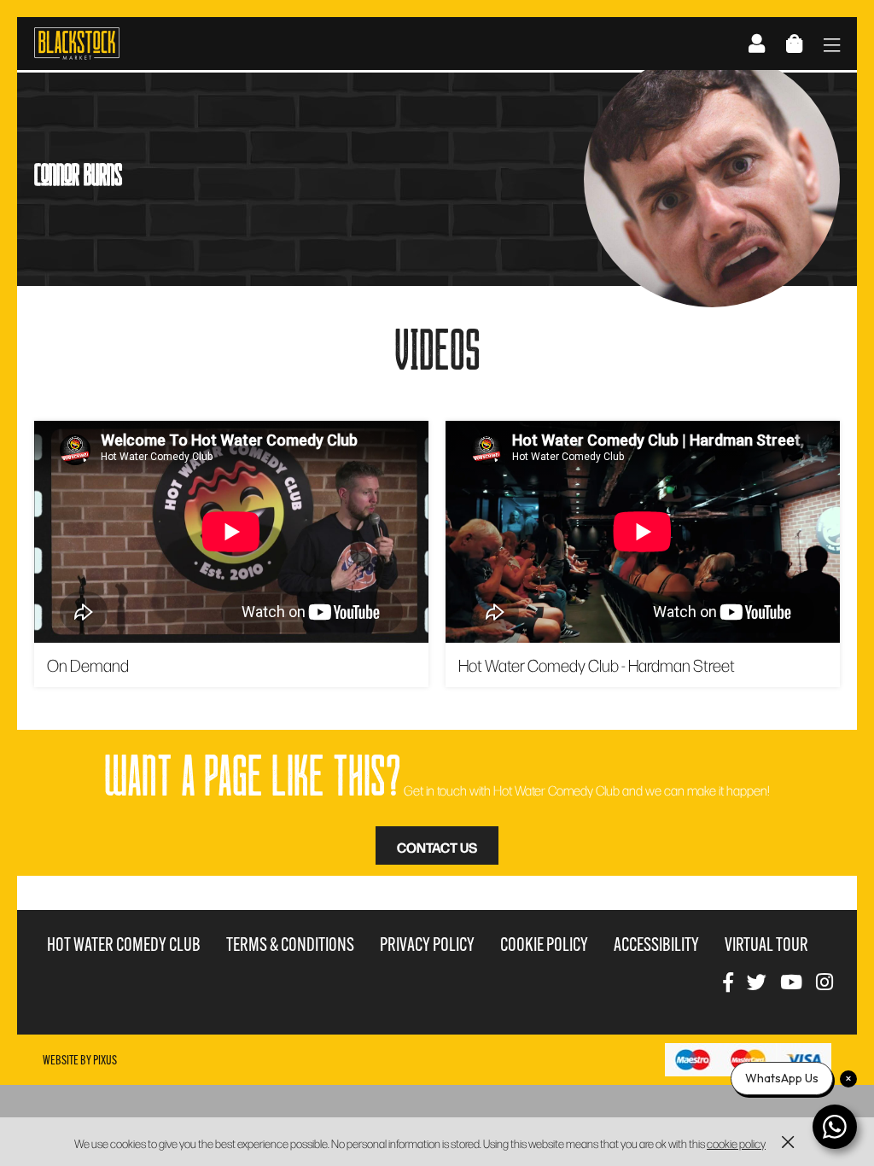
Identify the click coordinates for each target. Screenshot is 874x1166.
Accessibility (656, 944)
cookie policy (736, 1143)
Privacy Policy (427, 944)
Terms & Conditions (290, 944)
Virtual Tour (766, 944)
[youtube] (791, 981)
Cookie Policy (544, 944)
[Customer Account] (757, 43)
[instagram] (824, 981)
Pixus (105, 1060)
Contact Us (437, 846)
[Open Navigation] (832, 46)
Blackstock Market (76, 43)
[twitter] (756, 981)
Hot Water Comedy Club (124, 944)
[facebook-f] (728, 981)
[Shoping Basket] (794, 43)
